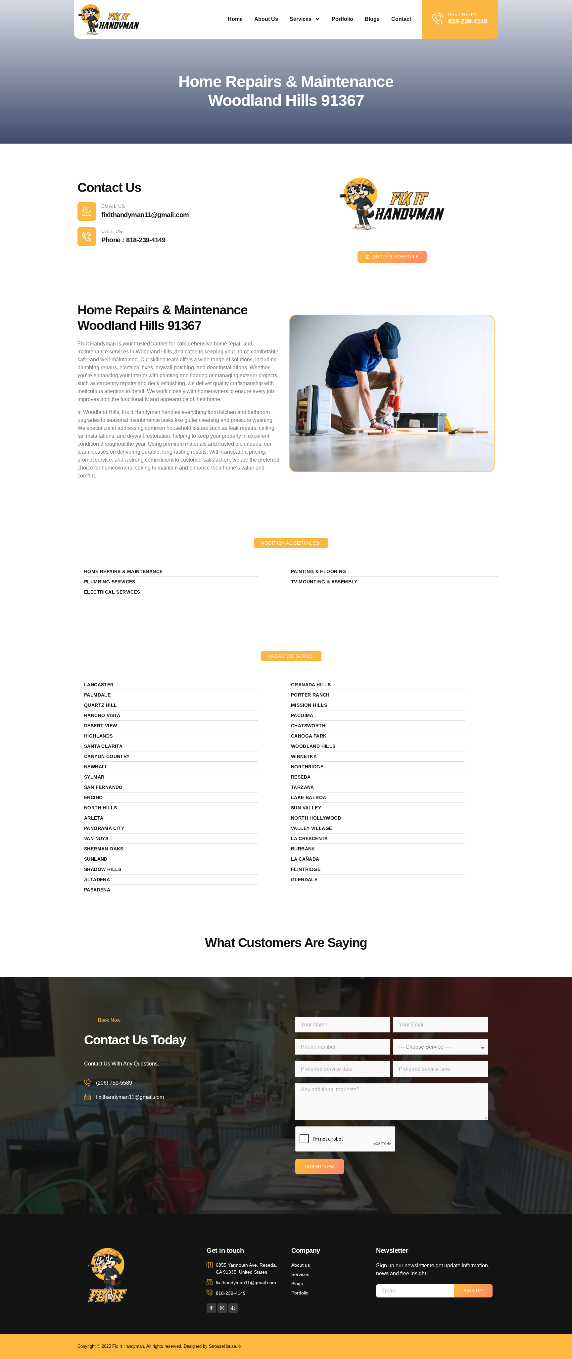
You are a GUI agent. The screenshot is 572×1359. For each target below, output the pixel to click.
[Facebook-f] (211, 1308)
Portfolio (342, 19)
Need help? (462, 14)
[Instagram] (222, 1308)
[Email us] (86, 211)
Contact (401, 19)
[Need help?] (438, 18)
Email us (113, 206)
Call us (111, 231)
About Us (266, 19)
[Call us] (86, 236)
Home (235, 19)
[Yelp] (233, 1308)
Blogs (372, 19)
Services (300, 19)
